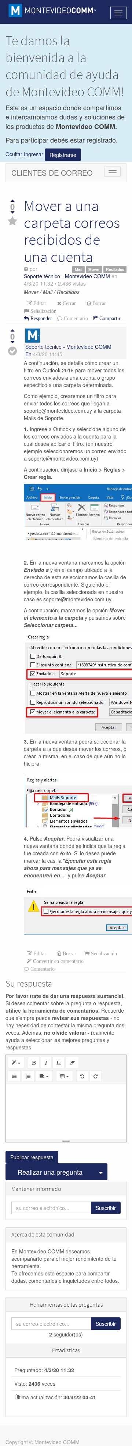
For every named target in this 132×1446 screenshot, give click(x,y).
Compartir (109, 318)
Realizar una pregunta (50, 1172)
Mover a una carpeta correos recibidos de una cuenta (72, 231)
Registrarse (63, 154)
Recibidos (115, 269)
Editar (39, 303)
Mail (78, 269)
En (28, 354)
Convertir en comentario (58, 961)
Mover (94, 269)
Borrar (98, 303)
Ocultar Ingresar (24, 153)
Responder (40, 318)
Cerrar (68, 303)
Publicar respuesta (32, 1157)
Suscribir (106, 1207)
